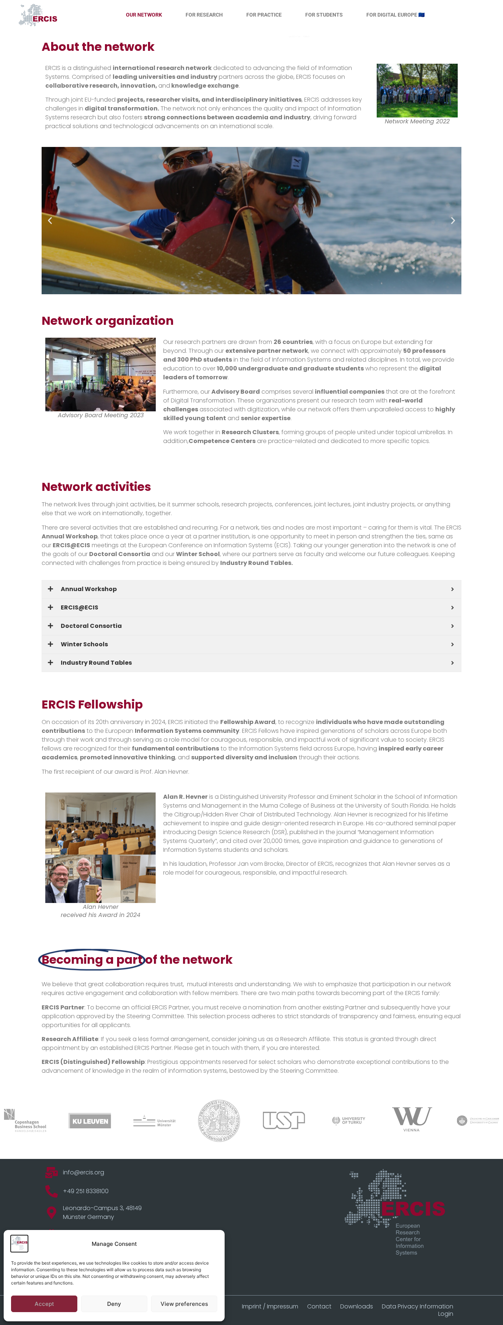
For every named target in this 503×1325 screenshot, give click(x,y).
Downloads (356, 1306)
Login (445, 1314)
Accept (44, 1303)
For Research (204, 15)
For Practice (264, 15)
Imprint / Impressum (270, 1306)
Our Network (144, 15)
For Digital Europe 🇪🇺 (395, 15)
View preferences (184, 1303)
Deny (114, 1303)
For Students (324, 15)
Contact (319, 1306)
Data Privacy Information (417, 1306)
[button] (49, 220)
